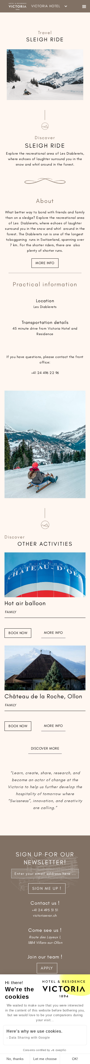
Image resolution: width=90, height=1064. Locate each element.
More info (45, 263)
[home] (15, 6)
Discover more (45, 748)
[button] (84, 6)
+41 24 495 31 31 (45, 910)
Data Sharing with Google (29, 1037)
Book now (17, 633)
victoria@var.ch (45, 915)
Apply (47, 968)
